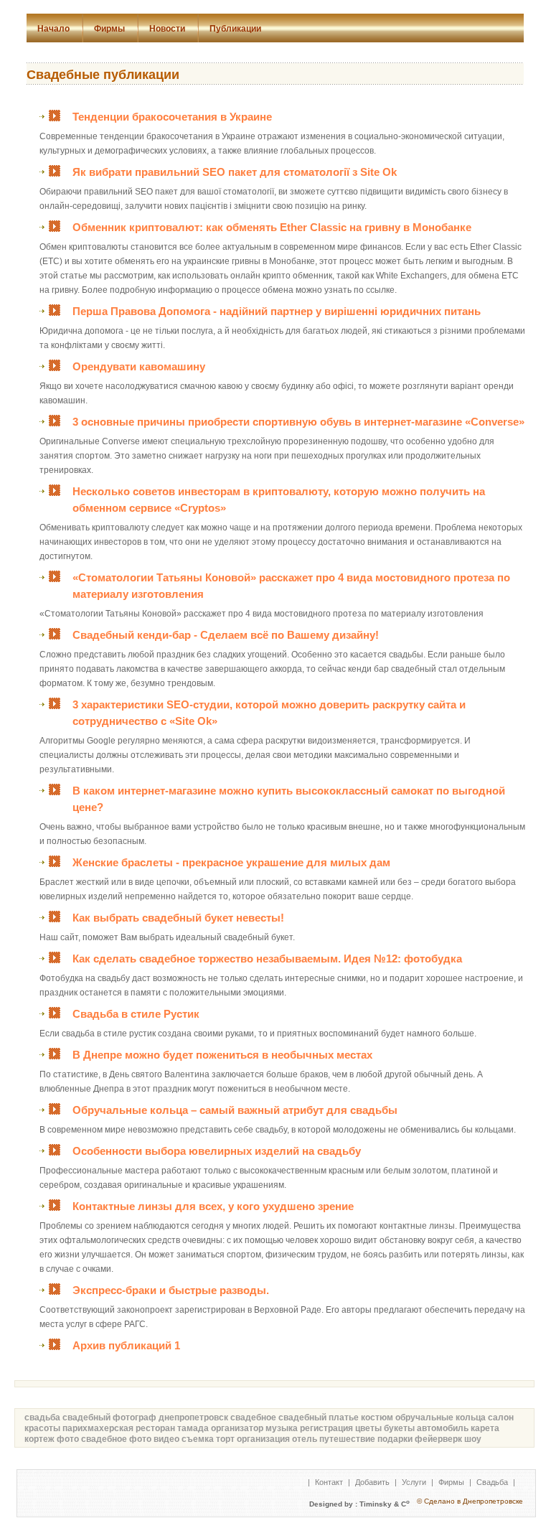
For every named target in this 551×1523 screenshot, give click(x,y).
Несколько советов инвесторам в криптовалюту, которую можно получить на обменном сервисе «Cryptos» (278, 499)
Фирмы (109, 29)
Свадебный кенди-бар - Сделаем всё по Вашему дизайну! (225, 635)
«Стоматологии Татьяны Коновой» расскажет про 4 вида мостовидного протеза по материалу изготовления (291, 585)
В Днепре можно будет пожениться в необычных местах (222, 1055)
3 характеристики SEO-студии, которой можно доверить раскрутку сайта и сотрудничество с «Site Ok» (269, 712)
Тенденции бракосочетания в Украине (172, 117)
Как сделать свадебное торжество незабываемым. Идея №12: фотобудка (267, 958)
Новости (167, 29)
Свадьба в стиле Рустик (135, 1014)
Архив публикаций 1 (126, 1345)
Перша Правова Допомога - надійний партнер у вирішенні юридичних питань (276, 311)
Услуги (414, 1482)
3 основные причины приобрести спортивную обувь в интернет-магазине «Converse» (298, 422)
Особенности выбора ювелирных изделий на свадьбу (216, 1151)
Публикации (235, 29)
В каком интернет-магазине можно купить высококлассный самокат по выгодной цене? (288, 798)
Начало (53, 29)
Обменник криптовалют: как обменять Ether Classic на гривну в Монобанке (271, 227)
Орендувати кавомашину (138, 366)
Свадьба (492, 1482)
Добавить (372, 1482)
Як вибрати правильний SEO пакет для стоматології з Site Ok (234, 172)
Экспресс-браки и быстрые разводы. (170, 1290)
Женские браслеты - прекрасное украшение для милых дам (231, 862)
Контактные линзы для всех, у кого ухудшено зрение (213, 1206)
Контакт (329, 1482)
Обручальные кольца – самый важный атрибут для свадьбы (234, 1110)
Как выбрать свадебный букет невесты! (178, 918)
